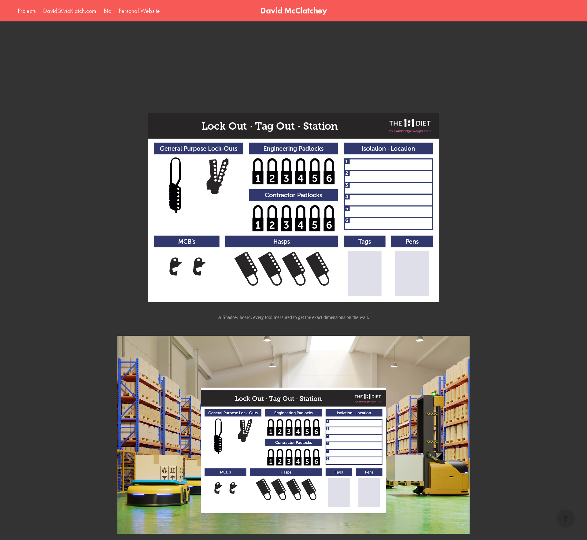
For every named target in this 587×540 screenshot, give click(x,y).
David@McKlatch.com (69, 10)
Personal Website (139, 10)
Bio (107, 10)
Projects (27, 10)
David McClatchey (293, 11)
